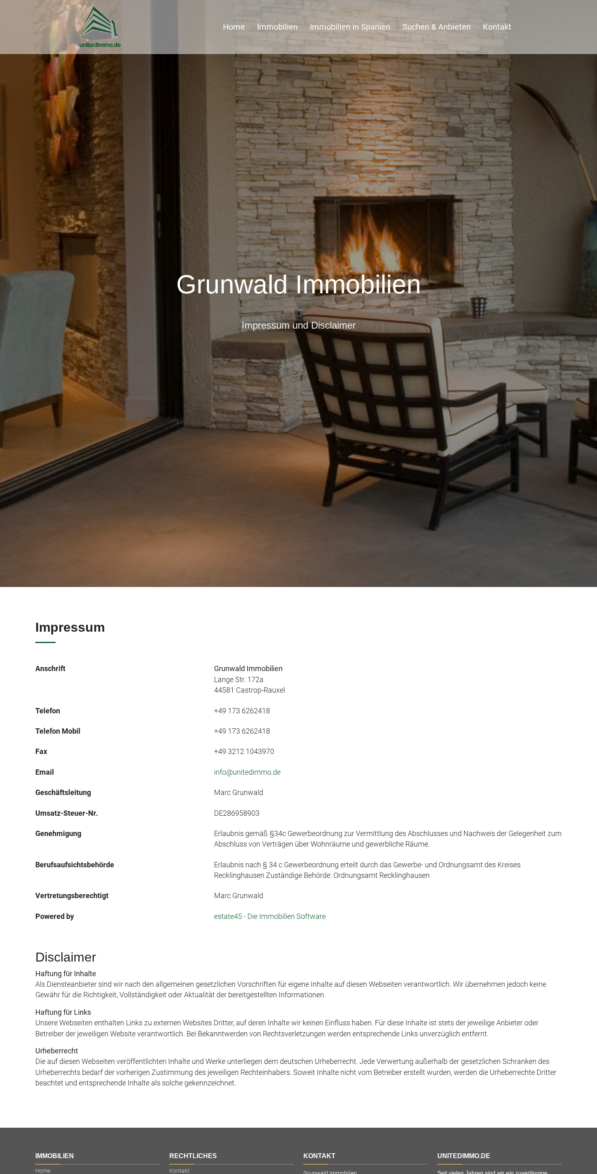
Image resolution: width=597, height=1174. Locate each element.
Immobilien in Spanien (350, 27)
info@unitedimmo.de (247, 772)
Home (234, 27)
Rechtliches (193, 1155)
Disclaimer (65, 957)
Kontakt (497, 27)
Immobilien (277, 27)
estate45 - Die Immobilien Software (270, 916)
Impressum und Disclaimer (299, 325)
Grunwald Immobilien (298, 284)
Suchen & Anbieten (436, 27)
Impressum (70, 627)
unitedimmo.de (463, 1155)
